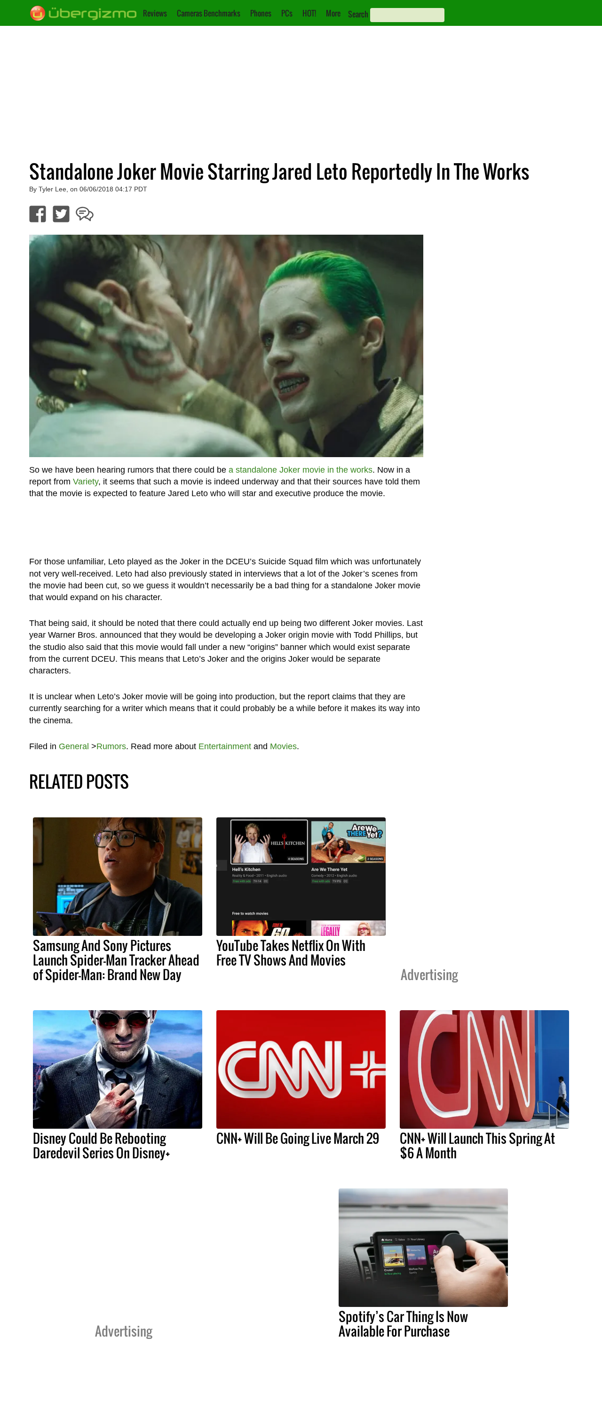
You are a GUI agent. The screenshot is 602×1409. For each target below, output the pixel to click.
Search (358, 14)
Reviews (155, 13)
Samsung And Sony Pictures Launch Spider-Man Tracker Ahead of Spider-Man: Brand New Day (116, 960)
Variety (85, 481)
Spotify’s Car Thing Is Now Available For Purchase (403, 1323)
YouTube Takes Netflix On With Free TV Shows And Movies (290, 952)
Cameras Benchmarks (208, 13)
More (333, 13)
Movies (283, 746)
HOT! (309, 13)
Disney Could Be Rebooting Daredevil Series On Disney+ (101, 1145)
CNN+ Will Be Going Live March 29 (297, 1138)
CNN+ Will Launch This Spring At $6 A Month (477, 1145)
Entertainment (224, 746)
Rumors (111, 746)
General (74, 746)
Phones (260, 13)
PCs (287, 13)
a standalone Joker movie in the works (300, 470)
